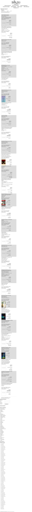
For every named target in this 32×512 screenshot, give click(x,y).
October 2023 (3, 448)
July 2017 (2, 481)
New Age (1, 430)
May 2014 (2, 507)
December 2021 (3, 459)
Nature (1, 429)
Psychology (1, 432)
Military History (2, 427)
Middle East (1, 426)
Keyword (1, 400)
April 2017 (2, 484)
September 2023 (3, 449)
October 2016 (3, 488)
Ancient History (2, 408)
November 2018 (3, 473)
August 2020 (2, 465)
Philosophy (1, 431)
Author (1, 402)
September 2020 (3, 464)
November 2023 (3, 447)
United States (2, 441)
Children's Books (2, 416)
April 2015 (2, 499)
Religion (1, 434)
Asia (0, 413)
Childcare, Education (3, 415)
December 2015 (3, 494)
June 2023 (2, 450)
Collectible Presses (2, 417)
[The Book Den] (16, 2)
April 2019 (2, 470)
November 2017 (3, 479)
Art (0, 412)
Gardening (1, 421)
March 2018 (2, 476)
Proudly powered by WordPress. (10, 511)
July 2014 (2, 505)
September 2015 (3, 496)
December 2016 (3, 487)
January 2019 (3, 471)
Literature (1, 425)
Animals (1, 410)
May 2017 (2, 483)
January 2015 (3, 501)
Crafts (1, 418)
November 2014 (3, 502)
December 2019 (3, 469)
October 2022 (3, 454)
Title (0, 401)
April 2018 (2, 475)
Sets (0, 436)
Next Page (8, 12)
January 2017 (3, 486)
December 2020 (3, 462)
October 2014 (3, 503)
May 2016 (2, 491)
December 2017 (3, 478)
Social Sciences (2, 437)
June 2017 (2, 482)
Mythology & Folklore (3, 428)
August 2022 (2, 456)
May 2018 (2, 474)
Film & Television (2, 420)
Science (1, 435)
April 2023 (2, 452)
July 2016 (2, 489)
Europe (1, 419)
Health (1, 423)
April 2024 (2, 445)
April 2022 (2, 457)
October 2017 (3, 480)
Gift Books (1, 422)
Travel (1, 440)
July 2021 (2, 461)
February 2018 (3, 477)
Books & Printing (2, 414)
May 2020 (2, 467)
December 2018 (3, 472)
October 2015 (3, 495)
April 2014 (2, 508)
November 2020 (3, 463)
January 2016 (3, 493)
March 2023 (2, 453)
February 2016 (3, 492)
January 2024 (3, 446)
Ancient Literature (2, 409)
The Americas (2, 438)
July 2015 (2, 497)
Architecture (2, 411)
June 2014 (2, 506)
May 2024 (2, 444)
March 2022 (2, 458)
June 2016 (2, 490)
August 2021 (2, 460)
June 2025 (2, 443)
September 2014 (3, 504)
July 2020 (2, 466)
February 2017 (3, 485)
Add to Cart (8, 59)
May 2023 (2, 451)
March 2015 (2, 500)
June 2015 (2, 498)
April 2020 (2, 468)
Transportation (2, 439)
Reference (1, 433)
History (1, 424)
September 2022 (3, 455)
